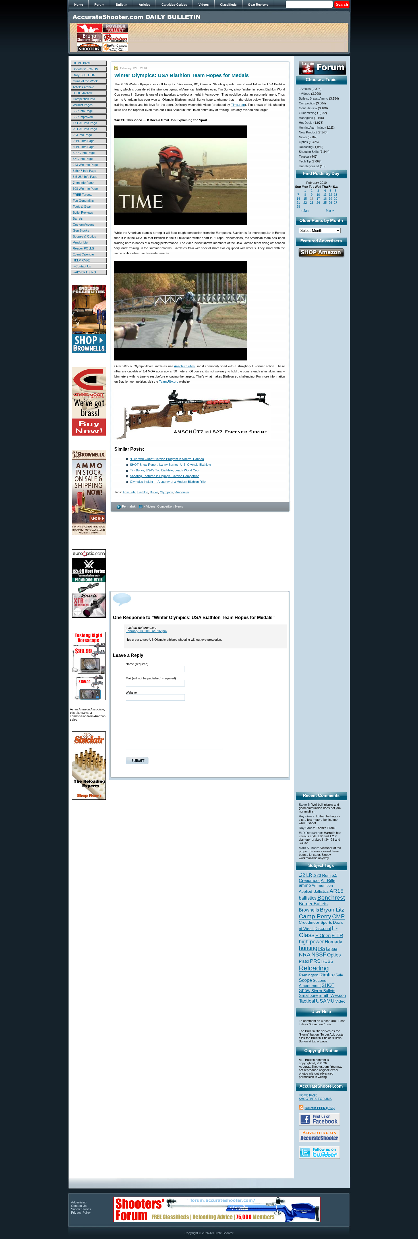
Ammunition (322, 885)
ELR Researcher (310, 832)
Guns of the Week (85, 81)
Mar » (330, 210)
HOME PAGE (82, 63)
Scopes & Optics (84, 236)
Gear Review (308, 108)
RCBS (327, 961)
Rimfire (327, 975)
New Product (308, 132)
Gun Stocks (81, 230)
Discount (322, 928)
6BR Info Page (83, 111)
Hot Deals (306, 122)
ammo (305, 885)
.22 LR (305, 875)
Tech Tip (305, 161)
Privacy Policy (81, 1212)
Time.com (238, 104)
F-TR (337, 935)
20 (335, 198)
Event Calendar (83, 254)
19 (330, 198)
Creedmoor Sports (315, 922)
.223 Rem (322, 875)
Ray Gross (306, 816)
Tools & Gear (82, 206)
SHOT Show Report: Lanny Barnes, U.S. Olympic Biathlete (170, 464)
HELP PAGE (81, 260)
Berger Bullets (313, 903)
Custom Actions (83, 224)
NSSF (318, 954)
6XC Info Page (83, 158)
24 (318, 202)
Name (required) (137, 664)
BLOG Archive (83, 93)
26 (330, 202)
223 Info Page (82, 135)
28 (298, 206)
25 (325, 202)
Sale (339, 975)
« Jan (305, 210)
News (179, 506)
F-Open (323, 935)
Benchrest (331, 897)
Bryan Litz (332, 909)
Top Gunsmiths (83, 200)
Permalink (129, 506)
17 (318, 198)
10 (318, 194)
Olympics (166, 492)
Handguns (306, 117)
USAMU (325, 1001)
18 (325, 198)
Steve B (304, 804)
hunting (308, 948)
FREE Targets (82, 194)
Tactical (304, 156)
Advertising (78, 1202)
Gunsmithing (307, 113)
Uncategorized (309, 166)
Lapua (331, 948)
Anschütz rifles (184, 366)
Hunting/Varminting (311, 127)
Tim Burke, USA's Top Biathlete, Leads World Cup (164, 470)
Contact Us (79, 1205)
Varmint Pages (83, 105)
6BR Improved (83, 117)
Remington (308, 975)
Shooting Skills (309, 151)
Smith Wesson (332, 995)
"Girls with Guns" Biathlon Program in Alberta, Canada (167, 459)
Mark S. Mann (308, 848)
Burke (154, 492)
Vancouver (182, 492)
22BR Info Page (83, 141)
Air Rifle (328, 880)
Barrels (78, 218)
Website (131, 692)
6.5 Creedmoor (318, 878)
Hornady (333, 941)
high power (311, 942)
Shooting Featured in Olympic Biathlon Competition (164, 476)
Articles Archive (83, 87)
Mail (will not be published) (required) (151, 678)
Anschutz (129, 492)
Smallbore (308, 995)
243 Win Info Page (85, 164)
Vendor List (80, 242)
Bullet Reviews (83, 212)
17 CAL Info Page (85, 123)
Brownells (309, 909)
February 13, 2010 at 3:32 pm (146, 631)
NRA (305, 955)
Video (340, 1001)
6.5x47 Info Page (84, 170)
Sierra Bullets (323, 990)
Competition (165, 506)
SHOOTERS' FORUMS (315, 1098)
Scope (305, 980)
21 (298, 202)
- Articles (305, 88)
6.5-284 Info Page (85, 176)
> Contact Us (82, 266)
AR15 (336, 891)
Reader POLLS (83, 248)
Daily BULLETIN (84, 75)
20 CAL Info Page (85, 129)
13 (335, 194)
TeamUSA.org (168, 381)
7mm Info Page (83, 182)
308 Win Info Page (85, 188)
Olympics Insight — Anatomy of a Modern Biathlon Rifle (168, 481)
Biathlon (142, 492)
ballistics (307, 898)
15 (305, 198)
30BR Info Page (83, 147)
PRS (315, 961)
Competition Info (84, 99)
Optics (303, 142)
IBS (321, 948)
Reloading (306, 147)
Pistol (304, 961)
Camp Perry (315, 916)
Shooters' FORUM (85, 69)
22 (305, 202)
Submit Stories (81, 1209)
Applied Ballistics (314, 891)
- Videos (150, 506)
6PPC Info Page (84, 152)
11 (324, 194)
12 (330, 194)
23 (311, 202)
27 (335, 202)
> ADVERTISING (84, 272)
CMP (338, 916)
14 (298, 198)
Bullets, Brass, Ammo (313, 98)
